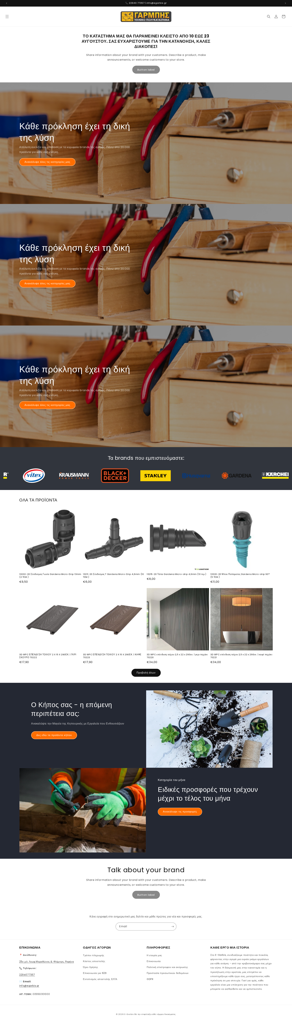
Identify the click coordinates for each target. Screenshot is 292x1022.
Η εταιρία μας (154, 955)
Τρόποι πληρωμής (93, 955)
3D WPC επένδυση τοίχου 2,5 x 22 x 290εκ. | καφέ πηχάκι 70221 (241, 656)
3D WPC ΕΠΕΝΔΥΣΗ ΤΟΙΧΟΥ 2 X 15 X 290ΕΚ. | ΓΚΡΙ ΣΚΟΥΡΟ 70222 (47, 656)
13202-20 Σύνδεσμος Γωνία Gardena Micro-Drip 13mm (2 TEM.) (50, 576)
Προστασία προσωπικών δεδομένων (168, 973)
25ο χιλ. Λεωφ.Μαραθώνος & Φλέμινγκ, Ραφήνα (46, 961)
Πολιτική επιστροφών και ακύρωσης (167, 967)
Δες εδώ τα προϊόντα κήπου (54, 735)
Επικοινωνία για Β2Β (94, 973)
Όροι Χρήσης (90, 967)
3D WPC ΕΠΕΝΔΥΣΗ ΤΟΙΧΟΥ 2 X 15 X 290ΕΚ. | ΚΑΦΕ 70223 (112, 656)
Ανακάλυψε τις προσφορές (180, 811)
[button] (7, 16)
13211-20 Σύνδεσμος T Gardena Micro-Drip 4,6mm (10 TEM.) (113, 576)
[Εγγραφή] (172, 926)
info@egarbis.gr (29, 985)
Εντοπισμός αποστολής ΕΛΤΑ (100, 979)
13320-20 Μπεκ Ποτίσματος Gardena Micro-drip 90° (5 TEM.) (240, 576)
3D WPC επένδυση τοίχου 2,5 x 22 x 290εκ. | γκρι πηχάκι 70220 (177, 656)
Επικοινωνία (154, 961)
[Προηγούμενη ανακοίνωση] (6, 3)
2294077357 (27, 974)
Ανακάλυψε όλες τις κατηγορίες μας (47, 162)
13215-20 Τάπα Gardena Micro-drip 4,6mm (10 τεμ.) (176, 574)
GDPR (150, 979)
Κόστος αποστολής (94, 961)
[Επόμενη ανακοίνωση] (285, 3)
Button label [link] (146, 69)
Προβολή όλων (146, 673)
